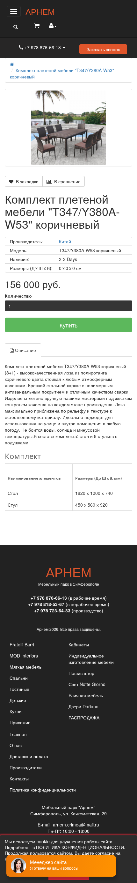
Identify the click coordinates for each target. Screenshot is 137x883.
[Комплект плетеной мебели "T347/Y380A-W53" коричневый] (68, 127)
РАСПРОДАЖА (83, 717)
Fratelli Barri (22, 644)
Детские (18, 700)
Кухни (16, 711)
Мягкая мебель (25, 667)
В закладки (26, 181)
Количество (18, 296)
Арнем (40, 11)
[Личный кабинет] (52, 25)
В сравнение (66, 181)
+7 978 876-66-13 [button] (42, 47)
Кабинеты (78, 644)
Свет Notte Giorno (86, 684)
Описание (25, 350)
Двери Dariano (83, 706)
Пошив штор (81, 673)
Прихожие (20, 722)
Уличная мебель (85, 695)
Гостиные (19, 689)
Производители (26, 767)
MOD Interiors (24, 655)
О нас (16, 745)
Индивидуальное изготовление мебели (91, 658)
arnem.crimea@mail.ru (76, 824)
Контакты (19, 778)
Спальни (19, 678)
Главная (18, 734)
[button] (15, 27)
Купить (68, 325)
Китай (65, 241)
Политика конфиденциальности (43, 789)
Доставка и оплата (29, 756)
